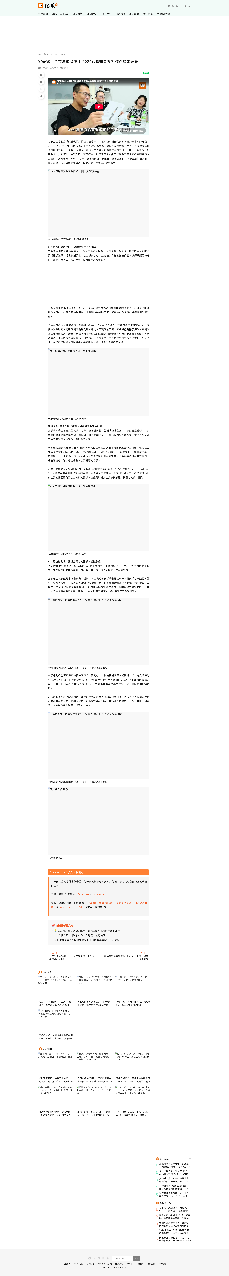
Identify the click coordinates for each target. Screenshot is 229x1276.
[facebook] (169, 6)
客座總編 (43, 13)
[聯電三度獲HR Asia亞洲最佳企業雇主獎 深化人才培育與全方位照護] (95, 1098)
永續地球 (120, 13)
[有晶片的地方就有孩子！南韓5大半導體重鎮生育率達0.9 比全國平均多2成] (95, 987)
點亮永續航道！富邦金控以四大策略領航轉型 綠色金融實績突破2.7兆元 (133, 1080)
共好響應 (134, 13)
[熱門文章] (190, 1158)
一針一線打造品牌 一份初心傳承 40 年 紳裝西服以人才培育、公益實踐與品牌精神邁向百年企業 (132, 1113)
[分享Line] (41, 82)
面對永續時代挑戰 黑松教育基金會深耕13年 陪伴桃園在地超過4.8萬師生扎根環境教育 (94, 1080)
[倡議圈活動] (190, 1202)
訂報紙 (141, 1264)
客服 (81, 1264)
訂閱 (136, 1258)
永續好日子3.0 (60, 13)
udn (39, 54)
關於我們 (151, 1264)
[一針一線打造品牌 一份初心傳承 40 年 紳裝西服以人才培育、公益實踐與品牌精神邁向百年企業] (133, 1098)
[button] (189, 6)
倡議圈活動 (163, 13)
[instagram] (173, 6)
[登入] (185, 6)
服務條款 (101, 1264)
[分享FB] (41, 75)
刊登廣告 (66, 1264)
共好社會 (106, 13)
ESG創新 (77, 13)
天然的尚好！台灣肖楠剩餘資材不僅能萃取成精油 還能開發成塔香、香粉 (56, 1037)
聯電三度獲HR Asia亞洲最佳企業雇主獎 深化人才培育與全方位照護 (94, 1113)
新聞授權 (90, 1264)
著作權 (109, 1264)
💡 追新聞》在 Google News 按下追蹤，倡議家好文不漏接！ (88, 930)
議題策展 (148, 13)
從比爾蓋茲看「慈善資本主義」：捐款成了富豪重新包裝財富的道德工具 (56, 1080)
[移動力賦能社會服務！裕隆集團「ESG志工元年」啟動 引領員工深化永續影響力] (56, 1098)
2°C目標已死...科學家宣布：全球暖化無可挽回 (80, 935)
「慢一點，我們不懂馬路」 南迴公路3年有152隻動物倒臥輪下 (133, 1003)
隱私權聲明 (118, 1264)
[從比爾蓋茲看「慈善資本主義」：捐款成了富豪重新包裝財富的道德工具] (56, 1064)
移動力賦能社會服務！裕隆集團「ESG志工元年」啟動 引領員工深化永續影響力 (56, 1113)
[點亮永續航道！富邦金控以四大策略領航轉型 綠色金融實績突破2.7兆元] (133, 1064)
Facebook (83, 894)
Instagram (98, 894)
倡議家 (45, 54)
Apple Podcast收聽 (100, 902)
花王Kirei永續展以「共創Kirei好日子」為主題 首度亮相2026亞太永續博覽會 (55, 1003)
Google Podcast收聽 (70, 907)
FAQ (76, 1264)
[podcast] (177, 6)
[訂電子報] (181, 6)
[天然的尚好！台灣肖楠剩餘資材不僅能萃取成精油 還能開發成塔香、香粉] (56, 1021)
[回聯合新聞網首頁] (40, 5)
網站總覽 (162, 1264)
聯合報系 (130, 1264)
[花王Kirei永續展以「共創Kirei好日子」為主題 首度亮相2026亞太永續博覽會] (56, 987)
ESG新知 (91, 13)
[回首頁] (48, 5)
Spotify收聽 (124, 902)
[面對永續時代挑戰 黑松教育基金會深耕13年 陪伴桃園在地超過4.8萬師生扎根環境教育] (95, 1064)
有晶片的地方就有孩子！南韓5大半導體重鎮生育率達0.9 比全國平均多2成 (94, 1003)
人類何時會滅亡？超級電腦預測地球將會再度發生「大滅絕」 (88, 940)
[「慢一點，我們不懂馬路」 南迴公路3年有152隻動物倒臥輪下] (133, 987)
